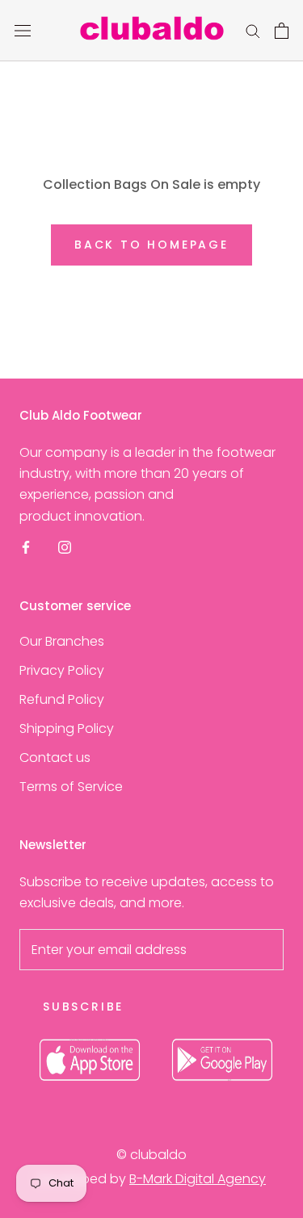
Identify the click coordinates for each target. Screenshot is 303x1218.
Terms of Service (71, 786)
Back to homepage (151, 244)
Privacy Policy (61, 670)
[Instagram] (64, 546)
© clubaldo (151, 1154)
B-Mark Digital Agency (197, 1179)
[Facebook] (25, 546)
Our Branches (61, 641)
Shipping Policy (66, 728)
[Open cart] (281, 31)
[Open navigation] (23, 30)
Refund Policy (61, 699)
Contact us (54, 757)
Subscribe (83, 1006)
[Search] (253, 30)
